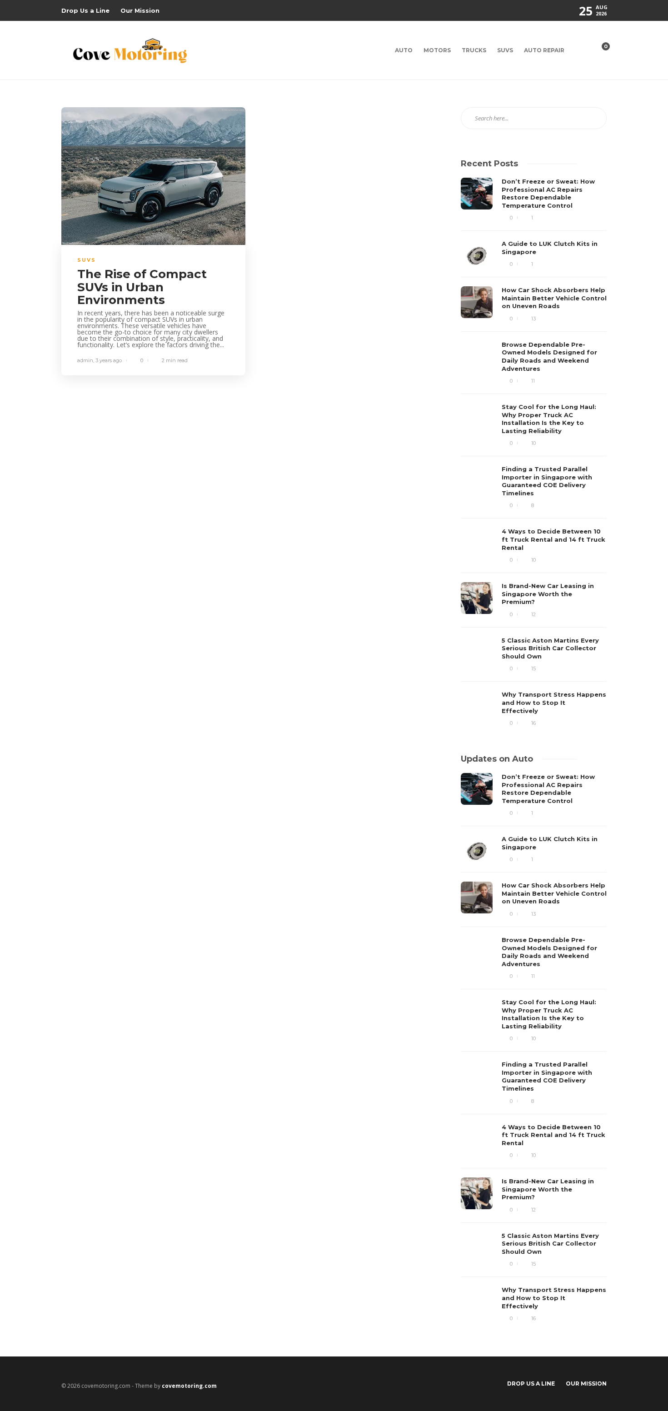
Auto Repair (544, 50)
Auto (404, 50)
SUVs (505, 50)
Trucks (474, 50)
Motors (437, 50)
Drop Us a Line (85, 10)
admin (85, 360)
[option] (534, 452)
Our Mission (140, 10)
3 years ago (108, 360)
